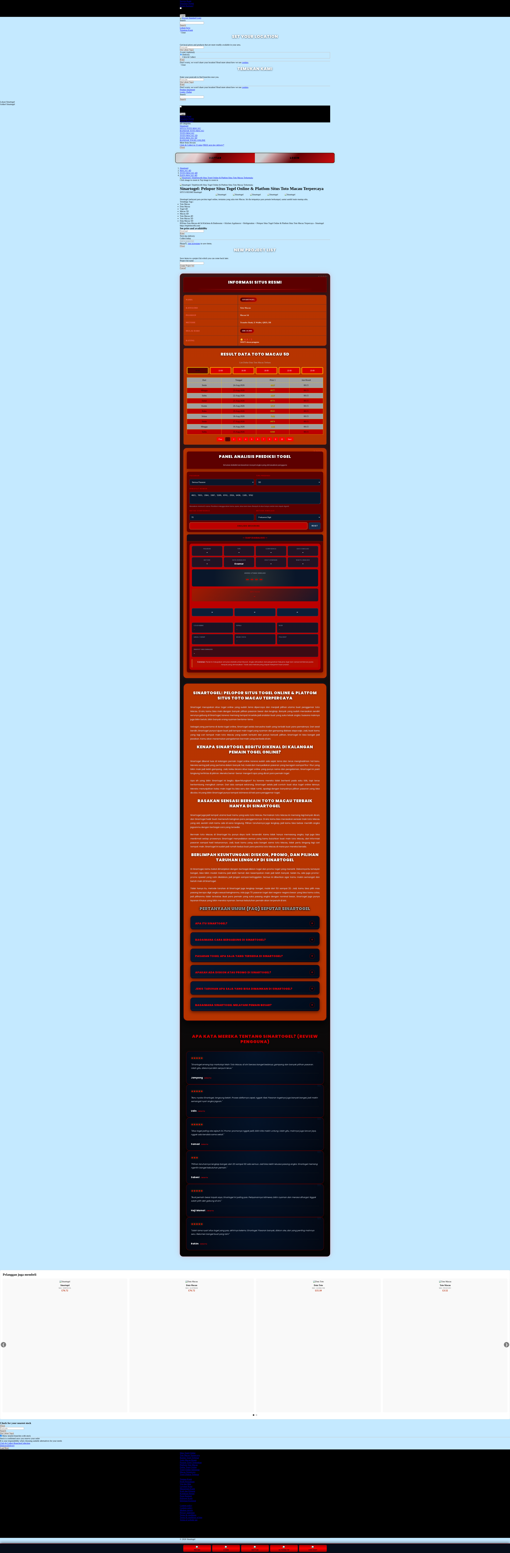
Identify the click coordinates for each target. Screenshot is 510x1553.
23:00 (312, 371)
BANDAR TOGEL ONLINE (192, 140)
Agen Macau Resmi (188, 1460)
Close (182, 148)
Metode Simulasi (265, 510)
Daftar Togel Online (188, 1467)
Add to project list (187, 241)
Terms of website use (188, 1520)
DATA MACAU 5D (188, 138)
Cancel (182, 268)
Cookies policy (186, 1508)
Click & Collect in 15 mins (191, 145)
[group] (1, 1436)
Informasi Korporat (188, 1501)
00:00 (198, 371)
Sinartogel (184, 126)
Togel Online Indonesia (189, 1470)
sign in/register (194, 243)
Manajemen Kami (187, 1489)
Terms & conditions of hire (191, 1517)
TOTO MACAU (187, 133)
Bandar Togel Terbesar (189, 1458)
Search (183, 20)
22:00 (289, 371)
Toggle (182, 16)
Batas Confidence (200, 510)
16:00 (243, 371)
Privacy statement (187, 1513)
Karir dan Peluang (187, 1491)
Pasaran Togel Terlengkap (191, 1462)
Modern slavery (186, 1510)
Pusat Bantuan (186, 1496)
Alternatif (284, 1550)
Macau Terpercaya (187, 1472)
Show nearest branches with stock (16, 1436)
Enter (182, 234)
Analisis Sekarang (248, 526)
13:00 (220, 371)
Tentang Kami (186, 1479)
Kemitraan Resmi (187, 1493)
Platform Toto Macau (189, 1465)
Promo (197, 1550)
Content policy (186, 1505)
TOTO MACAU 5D (188, 135)
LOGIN (294, 158)
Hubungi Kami (186, 1498)
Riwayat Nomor (198, 488)
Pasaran (194, 475)
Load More (4, 1448)
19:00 (266, 371)
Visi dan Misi (185, 1484)
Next (290, 439)
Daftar (255, 1550)
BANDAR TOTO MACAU (192, 131)
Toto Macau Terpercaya (190, 1455)
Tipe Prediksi (263, 475)
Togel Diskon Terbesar (189, 1474)
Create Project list (187, 266)
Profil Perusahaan (187, 1482)
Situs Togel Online (188, 1453)
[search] (192, 23)
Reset (315, 526)
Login (226, 1550)
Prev (220, 439)
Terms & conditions (188, 1515)
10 (282, 439)
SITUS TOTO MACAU (190, 128)
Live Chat (313, 1550)
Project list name (187, 261)
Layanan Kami (186, 1486)
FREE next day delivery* (213, 145)
